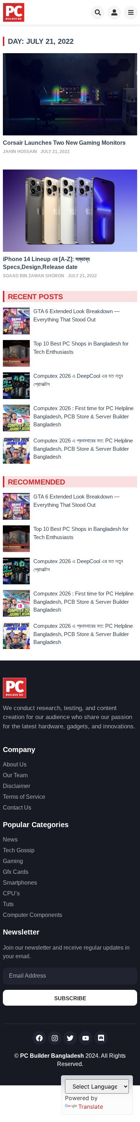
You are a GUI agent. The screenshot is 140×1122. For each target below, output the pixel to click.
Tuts (8, 904)
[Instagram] (54, 1038)
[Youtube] (85, 1038)
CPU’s (11, 893)
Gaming (13, 861)
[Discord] (101, 1038)
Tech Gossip (18, 850)
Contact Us (17, 808)
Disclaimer (16, 786)
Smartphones (20, 883)
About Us (15, 764)
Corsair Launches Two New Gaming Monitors (64, 143)
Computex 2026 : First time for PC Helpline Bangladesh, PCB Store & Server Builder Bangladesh (83, 416)
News (10, 839)
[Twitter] (70, 1038)
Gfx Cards (15, 872)
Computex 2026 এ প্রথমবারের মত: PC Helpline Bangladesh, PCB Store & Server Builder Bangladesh (83, 448)
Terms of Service (24, 797)
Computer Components (32, 915)
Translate (90, 1106)
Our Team (15, 775)
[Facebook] (39, 1038)
